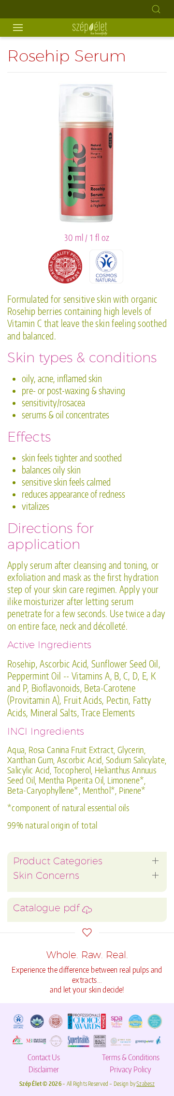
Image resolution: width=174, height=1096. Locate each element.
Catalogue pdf (47, 909)
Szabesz (145, 1083)
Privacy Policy (130, 1069)
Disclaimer (44, 1069)
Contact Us (44, 1057)
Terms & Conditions (131, 1057)
